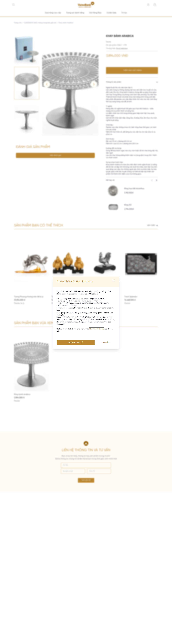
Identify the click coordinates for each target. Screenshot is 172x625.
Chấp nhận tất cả (75, 342)
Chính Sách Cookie (96, 329)
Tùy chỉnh (106, 342)
